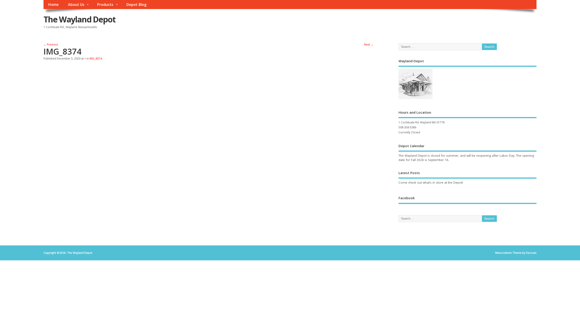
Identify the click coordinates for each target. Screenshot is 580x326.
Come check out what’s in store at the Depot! (431, 182)
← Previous (51, 44)
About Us (76, 4)
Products (105, 4)
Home (53, 4)
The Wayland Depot (80, 19)
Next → (368, 44)
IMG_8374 (95, 58)
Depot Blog (136, 4)
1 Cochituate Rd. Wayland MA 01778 (422, 122)
